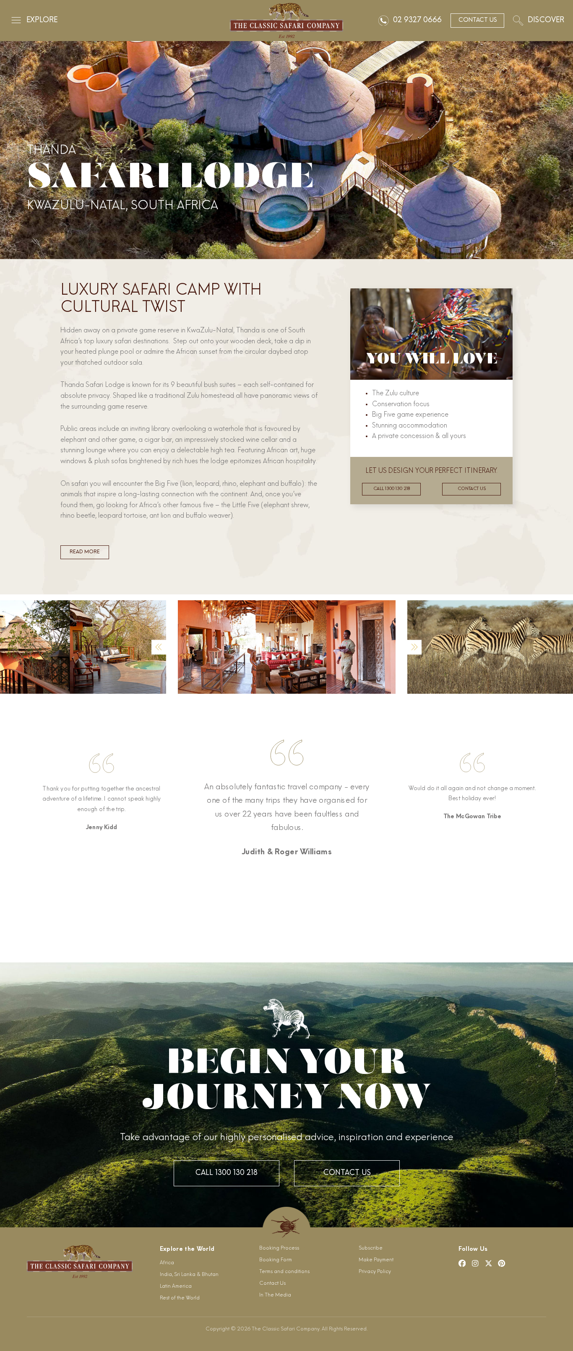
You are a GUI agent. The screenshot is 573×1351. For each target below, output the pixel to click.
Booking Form (275, 1260)
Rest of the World (180, 1298)
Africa (167, 1262)
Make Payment (376, 1260)
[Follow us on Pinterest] (501, 1263)
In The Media (275, 1295)
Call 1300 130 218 (391, 489)
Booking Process (279, 1248)
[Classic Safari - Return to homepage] (286, 20)
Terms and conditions (284, 1271)
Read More (85, 552)
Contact (477, 20)
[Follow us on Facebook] (462, 1263)
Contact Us (347, 1173)
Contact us (472, 489)
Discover (546, 20)
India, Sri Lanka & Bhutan (189, 1274)
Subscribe (371, 1248)
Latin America (176, 1286)
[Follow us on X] (488, 1263)
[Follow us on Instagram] (475, 1263)
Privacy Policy (375, 1271)
